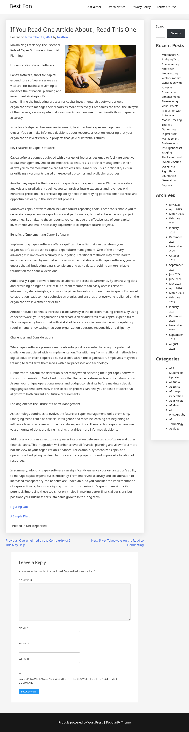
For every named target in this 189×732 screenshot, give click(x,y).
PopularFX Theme (118, 722)
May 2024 (175, 283)
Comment (27, 580)
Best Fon (20, 6)
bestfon (62, 37)
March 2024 (176, 293)
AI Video (174, 428)
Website (24, 659)
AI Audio (174, 382)
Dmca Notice (117, 7)
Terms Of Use (166, 7)
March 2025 (176, 214)
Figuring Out (19, 507)
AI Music (174, 405)
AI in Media (176, 400)
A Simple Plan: (20, 516)
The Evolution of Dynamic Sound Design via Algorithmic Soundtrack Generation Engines (172, 171)
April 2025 (175, 209)
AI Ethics (174, 386)
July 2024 (174, 274)
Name (24, 628)
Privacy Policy (141, 7)
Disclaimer (94, 7)
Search (161, 26)
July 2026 (174, 204)
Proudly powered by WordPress (81, 722)
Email (24, 643)
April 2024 (175, 288)
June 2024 (175, 279)
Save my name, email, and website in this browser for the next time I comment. (68, 680)
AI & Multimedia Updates (176, 372)
